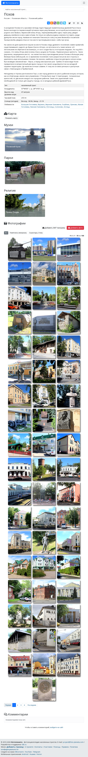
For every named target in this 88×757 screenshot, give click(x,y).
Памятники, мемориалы (18, 233)
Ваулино (41, 104)
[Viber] (55, 23)
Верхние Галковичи (53, 104)
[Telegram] (61, 23)
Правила (65, 747)
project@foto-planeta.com (73, 742)
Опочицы (50, 107)
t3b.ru (24, 744)
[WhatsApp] (58, 23)
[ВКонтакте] (48, 23)
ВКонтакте (19, 752)
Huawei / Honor (36, 754)
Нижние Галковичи (37, 107)
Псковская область (19, 18)
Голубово (65, 104)
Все (6, 233)
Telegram (36, 752)
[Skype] (64, 23)
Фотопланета (11, 2)
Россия (7, 18)
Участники (48, 747)
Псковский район (36, 18)
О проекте (29, 747)
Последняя (32, 705)
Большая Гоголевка (29, 104)
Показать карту (11, 118)
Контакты (38, 747)
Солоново (59, 107)
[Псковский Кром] (25, 151)
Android (25, 754)
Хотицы (67, 107)
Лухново (73, 104)
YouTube (28, 752)
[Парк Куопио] (25, 184)
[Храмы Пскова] (25, 217)
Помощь (57, 747)
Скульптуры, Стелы (36, 233)
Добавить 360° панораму (54, 228)
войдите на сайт (56, 727)
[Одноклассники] (51, 23)
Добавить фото (76, 228)
